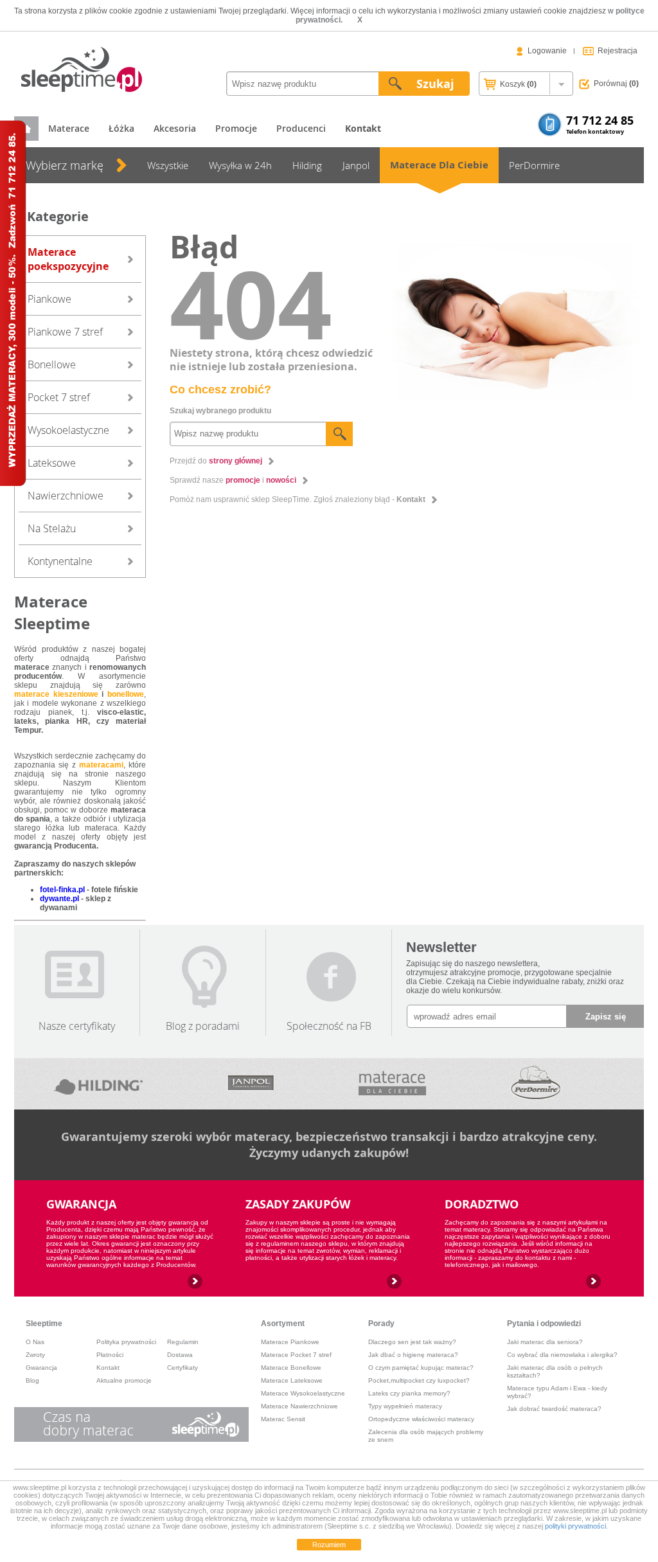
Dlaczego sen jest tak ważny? (412, 1341)
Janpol (355, 165)
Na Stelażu (52, 528)
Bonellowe (52, 364)
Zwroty (35, 1354)
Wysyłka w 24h (240, 165)
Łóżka (121, 128)
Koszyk (517, 84)
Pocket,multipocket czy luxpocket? (419, 1380)
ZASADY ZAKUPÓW (297, 1204)
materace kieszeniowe (56, 694)
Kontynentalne (60, 561)
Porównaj (616, 83)
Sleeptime (44, 1323)
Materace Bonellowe (291, 1367)
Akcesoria (175, 128)
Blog (32, 1380)
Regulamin (183, 1341)
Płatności (109, 1354)
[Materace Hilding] (99, 1083)
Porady (381, 1323)
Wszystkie (167, 165)
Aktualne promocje (124, 1380)
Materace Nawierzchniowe (299, 1406)
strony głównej (235, 460)
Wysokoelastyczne (68, 430)
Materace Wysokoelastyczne (303, 1393)
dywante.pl (59, 898)
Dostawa (180, 1354)
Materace (68, 128)
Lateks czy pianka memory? (409, 1393)
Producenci (301, 128)
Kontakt (410, 499)
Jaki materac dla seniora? (545, 1341)
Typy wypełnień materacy (405, 1406)
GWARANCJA (81, 1204)
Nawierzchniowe (65, 496)
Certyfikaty (182, 1367)
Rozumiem (329, 1545)
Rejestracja (617, 50)
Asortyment (283, 1323)
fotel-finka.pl (62, 889)
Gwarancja (41, 1367)
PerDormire (534, 165)
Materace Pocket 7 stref (296, 1354)
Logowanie (547, 50)
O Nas (35, 1341)
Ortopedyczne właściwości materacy (421, 1419)
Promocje (236, 128)
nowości (281, 480)
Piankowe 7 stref (65, 332)
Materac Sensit (283, 1419)
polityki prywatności (575, 1526)
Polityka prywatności (126, 1341)
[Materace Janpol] (250, 1083)
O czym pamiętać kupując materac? (421, 1367)
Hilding (307, 165)
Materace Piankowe (290, 1341)
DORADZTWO (482, 1204)
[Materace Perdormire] (535, 1083)
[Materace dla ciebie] (392, 1083)
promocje (243, 480)
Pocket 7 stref (59, 397)
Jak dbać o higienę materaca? (413, 1354)
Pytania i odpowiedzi (544, 1323)
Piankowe (49, 299)
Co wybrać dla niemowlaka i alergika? (562, 1354)
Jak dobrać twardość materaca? (554, 1408)
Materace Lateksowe (292, 1380)
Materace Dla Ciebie (439, 165)
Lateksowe (52, 463)
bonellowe (125, 694)
